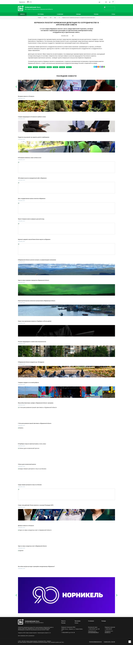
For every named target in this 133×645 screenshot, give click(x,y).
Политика (55, 67)
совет (30, 67)
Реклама (96, 14)
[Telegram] (100, 67)
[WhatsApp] (104, 67)
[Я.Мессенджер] (94, 67)
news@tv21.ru (107, 632)
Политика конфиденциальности (95, 641)
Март (55, 17)
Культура (49, 67)
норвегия (35, 67)
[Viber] (102, 67)
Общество (69, 67)
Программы (41, 14)
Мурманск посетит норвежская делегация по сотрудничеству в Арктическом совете (78, 17)
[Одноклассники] (98, 67)
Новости (22, 14)
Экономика (62, 67)
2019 (51, 17)
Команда (78, 14)
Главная (39, 17)
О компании (60, 14)
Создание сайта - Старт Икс (109, 641)
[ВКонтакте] (96, 67)
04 (59, 17)
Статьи (113, 14)
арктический (42, 67)
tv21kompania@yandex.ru (93, 632)
